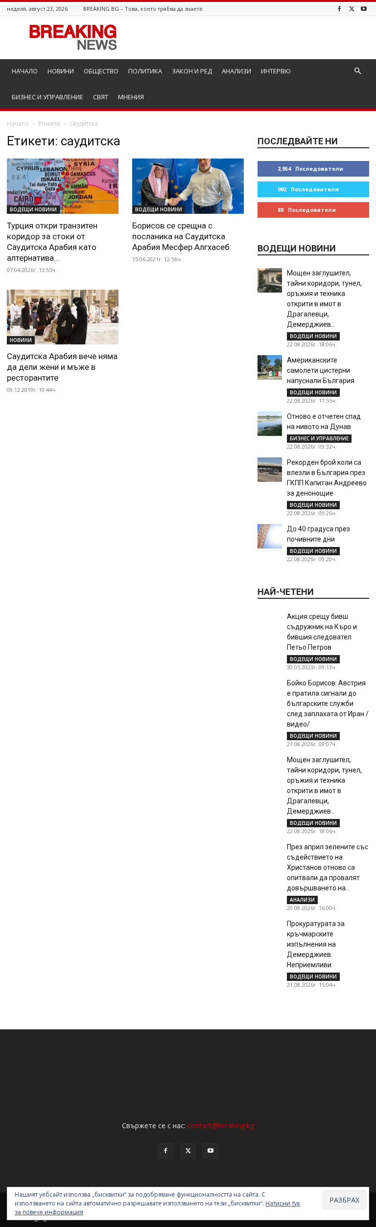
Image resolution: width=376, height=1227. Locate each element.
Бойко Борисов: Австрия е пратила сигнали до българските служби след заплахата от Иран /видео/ (328, 703)
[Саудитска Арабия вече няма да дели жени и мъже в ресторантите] (62, 317)
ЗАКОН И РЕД (192, 71)
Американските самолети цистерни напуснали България (320, 370)
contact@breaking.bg (221, 1125)
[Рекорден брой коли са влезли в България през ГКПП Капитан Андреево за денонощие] (270, 469)
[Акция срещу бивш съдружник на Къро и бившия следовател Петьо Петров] (270, 624)
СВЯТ (100, 96)
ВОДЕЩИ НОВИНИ (33, 209)
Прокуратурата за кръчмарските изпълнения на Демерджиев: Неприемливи (316, 944)
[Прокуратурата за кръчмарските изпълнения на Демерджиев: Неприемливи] (270, 931)
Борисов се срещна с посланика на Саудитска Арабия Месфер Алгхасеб (181, 236)
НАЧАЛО (25, 71)
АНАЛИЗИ (236, 71)
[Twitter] (351, 8)
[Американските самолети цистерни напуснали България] (270, 367)
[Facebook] (339, 8)
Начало (18, 123)
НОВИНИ (60, 71)
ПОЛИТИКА (145, 71)
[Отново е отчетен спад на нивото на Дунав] (270, 423)
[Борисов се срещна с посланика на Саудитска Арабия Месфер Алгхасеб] (188, 186)
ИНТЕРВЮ (276, 71)
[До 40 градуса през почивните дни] (270, 536)
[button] (357, 71)
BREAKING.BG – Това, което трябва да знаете (143, 8)
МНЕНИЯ (131, 96)
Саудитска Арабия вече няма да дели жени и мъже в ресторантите (62, 367)
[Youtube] (363, 8)
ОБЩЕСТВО (101, 71)
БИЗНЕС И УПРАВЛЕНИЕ (47, 96)
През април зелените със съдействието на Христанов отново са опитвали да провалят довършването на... (327, 867)
